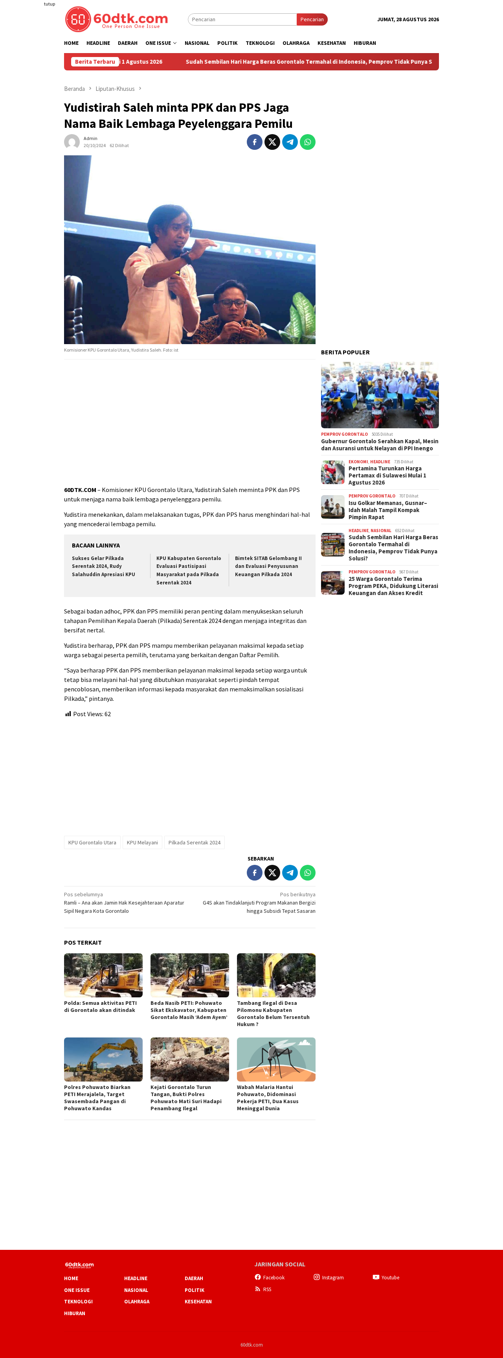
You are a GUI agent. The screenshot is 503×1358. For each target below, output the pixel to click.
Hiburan (74, 1313)
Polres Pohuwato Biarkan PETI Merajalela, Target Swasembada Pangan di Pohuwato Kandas (97, 1097)
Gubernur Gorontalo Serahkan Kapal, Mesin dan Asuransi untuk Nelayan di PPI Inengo (380, 445)
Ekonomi (358, 461)
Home (71, 1278)
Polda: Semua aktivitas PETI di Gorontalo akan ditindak (100, 1006)
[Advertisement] (33, 143)
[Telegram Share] (290, 142)
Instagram (333, 1277)
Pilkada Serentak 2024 (194, 842)
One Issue (77, 1290)
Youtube (390, 1277)
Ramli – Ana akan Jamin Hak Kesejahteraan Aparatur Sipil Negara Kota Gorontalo (124, 902)
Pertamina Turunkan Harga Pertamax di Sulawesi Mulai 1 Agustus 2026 (387, 475)
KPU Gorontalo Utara (92, 842)
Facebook (274, 1277)
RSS (267, 1289)
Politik (194, 1290)
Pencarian (312, 19)
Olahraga (136, 1301)
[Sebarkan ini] (255, 142)
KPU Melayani (142, 842)
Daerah (194, 1278)
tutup (49, 4)
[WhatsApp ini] (308, 142)
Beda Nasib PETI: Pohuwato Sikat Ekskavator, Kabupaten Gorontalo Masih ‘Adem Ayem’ (189, 1010)
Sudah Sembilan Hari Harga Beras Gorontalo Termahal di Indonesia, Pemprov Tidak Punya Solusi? (280, 61)
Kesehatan (198, 1301)
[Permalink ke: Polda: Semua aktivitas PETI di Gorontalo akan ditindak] (103, 975)
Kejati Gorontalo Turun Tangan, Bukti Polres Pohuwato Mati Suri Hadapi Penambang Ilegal (186, 1097)
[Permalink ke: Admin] (72, 141)
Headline (380, 461)
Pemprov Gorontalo (344, 434)
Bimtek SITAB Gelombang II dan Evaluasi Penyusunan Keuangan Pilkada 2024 (268, 566)
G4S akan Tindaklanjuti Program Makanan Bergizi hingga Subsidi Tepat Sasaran (259, 902)
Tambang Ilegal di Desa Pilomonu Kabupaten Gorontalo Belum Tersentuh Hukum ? (273, 1013)
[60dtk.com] (116, 18)
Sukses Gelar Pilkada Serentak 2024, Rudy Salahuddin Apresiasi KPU (103, 566)
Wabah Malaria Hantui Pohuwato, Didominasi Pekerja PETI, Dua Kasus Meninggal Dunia (268, 1097)
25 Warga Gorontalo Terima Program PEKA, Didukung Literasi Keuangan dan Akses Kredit (393, 586)
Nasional (381, 530)
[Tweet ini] (272, 142)
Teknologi (78, 1301)
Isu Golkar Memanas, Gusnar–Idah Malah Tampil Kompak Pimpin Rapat (388, 510)
